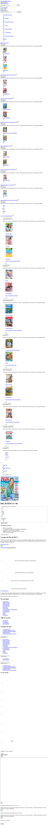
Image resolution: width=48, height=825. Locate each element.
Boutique (5, 38)
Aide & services (4, 656)
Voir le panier (3, 547)
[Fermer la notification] (1, 463)
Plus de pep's (5, 608)
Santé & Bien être (8, 14)
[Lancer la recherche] (18, 5)
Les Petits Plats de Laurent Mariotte (10, 609)
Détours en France (6, 602)
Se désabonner (6, 622)
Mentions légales (6, 632)
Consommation (8, 32)
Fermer (2, 823)
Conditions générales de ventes (9, 630)
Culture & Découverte (9, 21)
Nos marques (3, 637)
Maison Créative (6, 603)
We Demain (5, 615)
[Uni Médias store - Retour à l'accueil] (4, 3)
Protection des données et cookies (9, 633)
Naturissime (5, 607)
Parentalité (7, 18)
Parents (4, 614)
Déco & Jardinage (8, 29)
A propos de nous (4, 663)
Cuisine (6, 25)
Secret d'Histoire (6, 611)
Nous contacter (6, 623)
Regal (4, 612)
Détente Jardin (6, 601)
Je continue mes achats (11, 547)
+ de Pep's (5, 470)
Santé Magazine (6, 610)
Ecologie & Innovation (9, 36)
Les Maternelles (6, 605)
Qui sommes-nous (6, 629)
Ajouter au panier (4, 754)
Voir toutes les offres (4, 544)
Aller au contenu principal (5, 1)
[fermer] (1, 546)
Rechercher (2, 5)
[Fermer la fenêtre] (1, 756)
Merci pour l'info (6, 606)
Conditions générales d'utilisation (9, 631)
